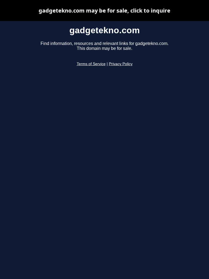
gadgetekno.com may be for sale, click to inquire (104, 10)
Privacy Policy (121, 64)
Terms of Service (91, 64)
